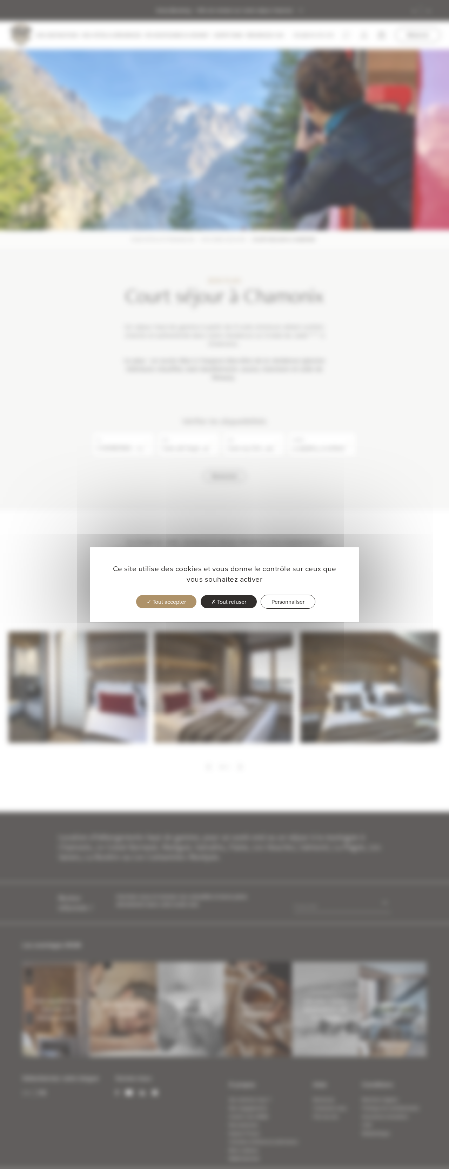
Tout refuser (231, 602)
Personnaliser (288, 602)
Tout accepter (168, 602)
